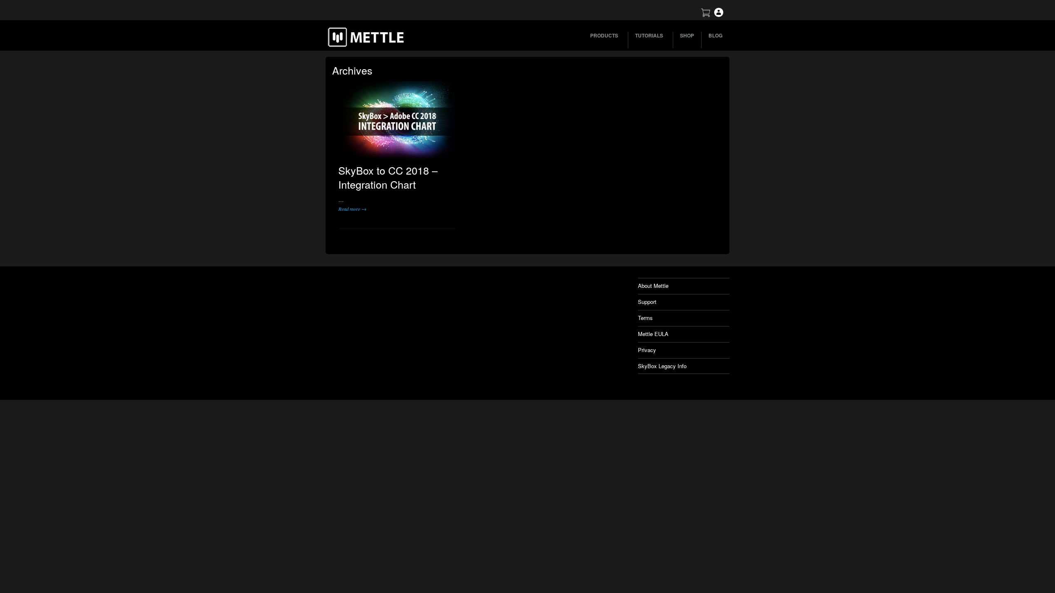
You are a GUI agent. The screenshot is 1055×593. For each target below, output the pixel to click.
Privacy (647, 350)
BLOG (715, 35)
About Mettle (653, 285)
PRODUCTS (604, 35)
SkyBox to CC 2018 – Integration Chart (388, 177)
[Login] (718, 15)
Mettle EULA (653, 334)
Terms (645, 318)
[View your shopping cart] (705, 15)
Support (647, 302)
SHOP (687, 35)
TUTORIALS (649, 35)
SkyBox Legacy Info (662, 366)
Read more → (352, 208)
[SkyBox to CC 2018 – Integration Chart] (397, 120)
